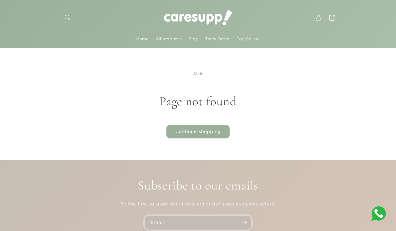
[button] (68, 17)
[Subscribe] (244, 222)
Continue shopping (198, 131)
